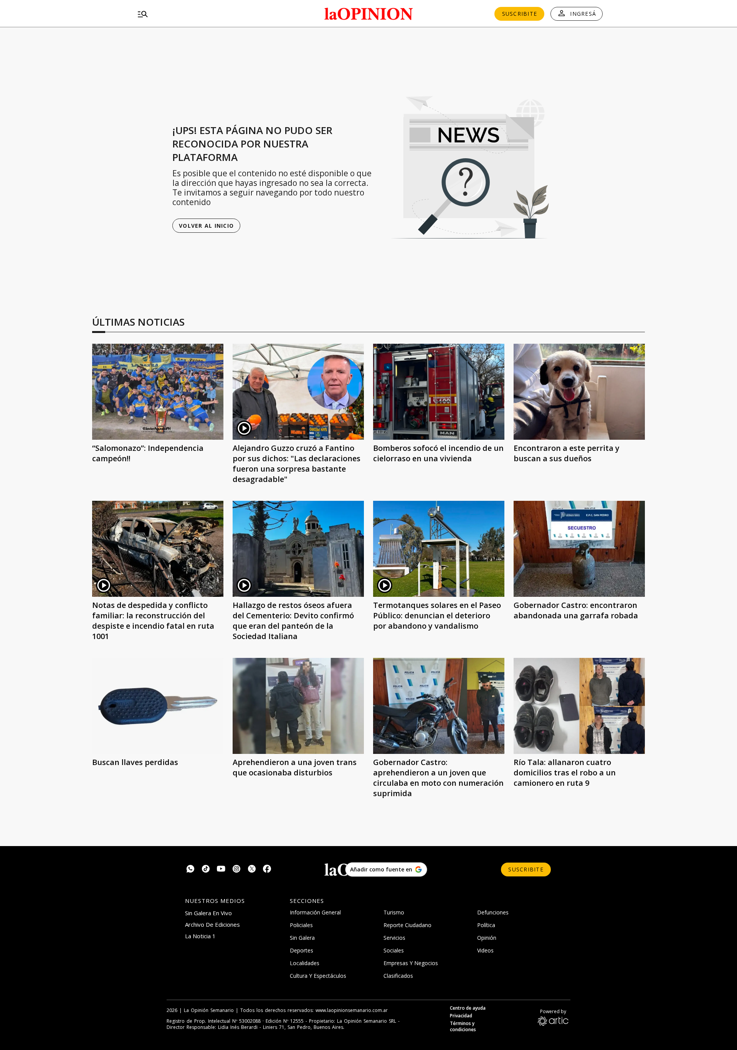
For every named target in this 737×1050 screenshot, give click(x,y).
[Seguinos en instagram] (236, 870)
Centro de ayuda (468, 1008)
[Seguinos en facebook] (267, 870)
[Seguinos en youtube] (221, 870)
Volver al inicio (206, 225)
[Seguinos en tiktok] (206, 870)
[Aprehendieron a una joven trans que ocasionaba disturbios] (298, 706)
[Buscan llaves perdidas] (157, 706)
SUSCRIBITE (519, 13)
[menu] (209, 13)
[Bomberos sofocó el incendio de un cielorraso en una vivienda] (438, 392)
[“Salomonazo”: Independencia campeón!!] (157, 392)
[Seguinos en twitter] (252, 870)
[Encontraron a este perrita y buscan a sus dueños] (579, 392)
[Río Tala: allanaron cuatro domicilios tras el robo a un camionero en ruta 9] (579, 706)
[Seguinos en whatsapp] (190, 870)
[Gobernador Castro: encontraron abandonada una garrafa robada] (579, 549)
